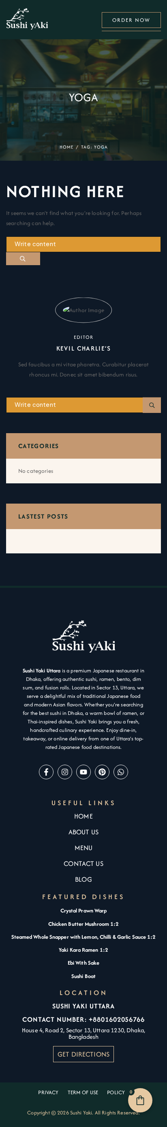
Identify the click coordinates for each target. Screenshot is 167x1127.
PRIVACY (48, 1092)
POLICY (117, 1092)
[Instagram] (65, 772)
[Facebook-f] (46, 772)
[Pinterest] (102, 772)
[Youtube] (83, 772)
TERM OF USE (83, 1092)
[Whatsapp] (120, 772)
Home (66, 147)
